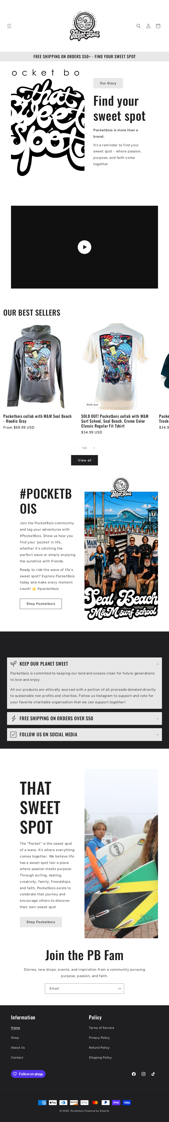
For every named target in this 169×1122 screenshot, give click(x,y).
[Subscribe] (119, 988)
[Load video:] (84, 247)
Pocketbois (77, 1110)
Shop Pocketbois (40, 604)
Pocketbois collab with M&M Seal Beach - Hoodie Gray (37, 418)
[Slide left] (75, 448)
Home (15, 1028)
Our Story (108, 83)
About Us (18, 1048)
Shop (15, 1038)
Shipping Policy (100, 1057)
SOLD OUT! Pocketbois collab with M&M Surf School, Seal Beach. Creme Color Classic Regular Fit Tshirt (115, 421)
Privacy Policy (99, 1038)
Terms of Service (101, 1028)
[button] (9, 26)
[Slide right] (94, 448)
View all (84, 460)
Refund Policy (99, 1048)
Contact (17, 1057)
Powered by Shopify (96, 1110)
